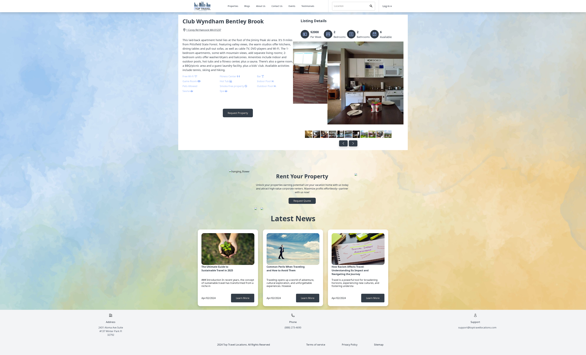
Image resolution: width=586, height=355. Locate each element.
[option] (348, 90)
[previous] (343, 143)
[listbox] (348, 90)
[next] (353, 143)
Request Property (238, 113)
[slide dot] (308, 134)
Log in (387, 6)
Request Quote (302, 200)
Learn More (242, 298)
